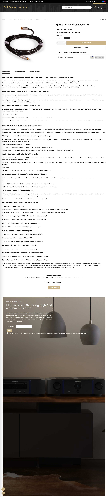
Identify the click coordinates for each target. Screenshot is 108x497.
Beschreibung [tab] (6, 71)
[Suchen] (63, 7)
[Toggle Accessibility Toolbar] (3, 489)
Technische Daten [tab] (20, 71)
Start (3, 19)
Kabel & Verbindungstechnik (16, 19)
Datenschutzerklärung (81, 333)
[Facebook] (103, 1)
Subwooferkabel (28, 19)
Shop (7, 19)
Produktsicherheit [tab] (34, 71)
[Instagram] (105, 1)
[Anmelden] (98, 7)
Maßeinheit (59, 35)
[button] (14, 1)
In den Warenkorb (86, 42)
